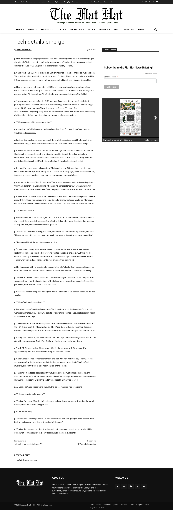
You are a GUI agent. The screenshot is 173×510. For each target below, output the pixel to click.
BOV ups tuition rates (86, 444)
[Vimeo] (153, 2)
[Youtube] (157, 2)
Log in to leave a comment (27, 460)
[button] (155, 29)
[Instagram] (145, 2)
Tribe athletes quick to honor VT (28, 444)
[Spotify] (130, 486)
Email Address (111, 77)
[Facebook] (142, 2)
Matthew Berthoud (23, 50)
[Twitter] (149, 2)
